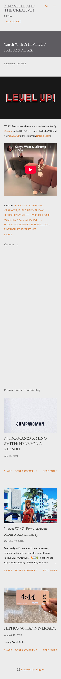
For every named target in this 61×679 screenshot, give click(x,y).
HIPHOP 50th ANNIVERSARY (30, 628)
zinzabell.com (43, 135)
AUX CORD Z (13, 21)
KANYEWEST (21, 215)
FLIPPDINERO (26, 210)
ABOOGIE (19, 205)
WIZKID (8, 224)
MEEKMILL (10, 219)
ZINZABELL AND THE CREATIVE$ (19, 8)
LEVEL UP (14, 135)
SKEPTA (27, 219)
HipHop (8, 215)
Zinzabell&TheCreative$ (20, 229)
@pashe (8, 131)
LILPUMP (45, 215)
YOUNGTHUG (22, 224)
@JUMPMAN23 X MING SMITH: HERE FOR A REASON (25, 444)
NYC (19, 219)
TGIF (35, 219)
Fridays (40, 210)
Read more (50, 471)
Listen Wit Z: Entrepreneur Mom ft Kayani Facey (25, 531)
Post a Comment (26, 471)
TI (40, 219)
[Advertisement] (30, 356)
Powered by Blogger (33, 669)
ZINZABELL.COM (40, 224)
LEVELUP (34, 215)
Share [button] (8, 234)
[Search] (47, 6)
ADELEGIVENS (34, 205)
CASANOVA (10, 210)
